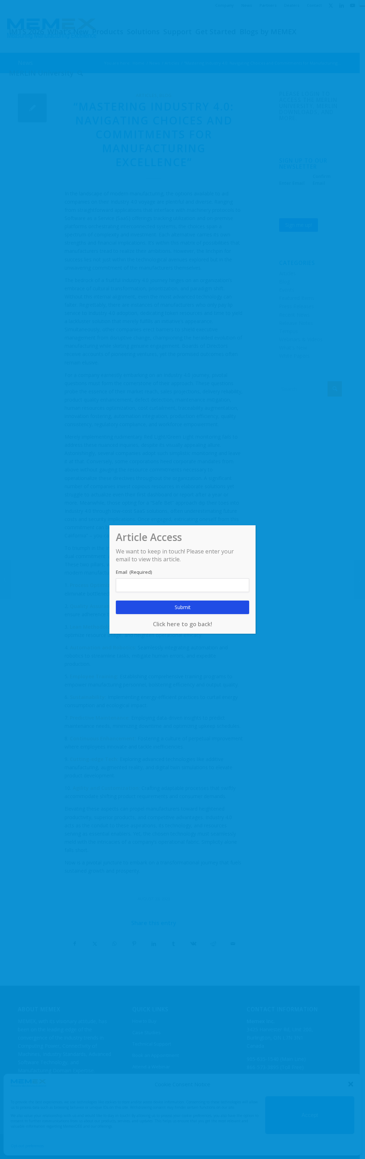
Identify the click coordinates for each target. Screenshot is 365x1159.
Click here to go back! (182, 624)
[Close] (362, 3)
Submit (183, 607)
